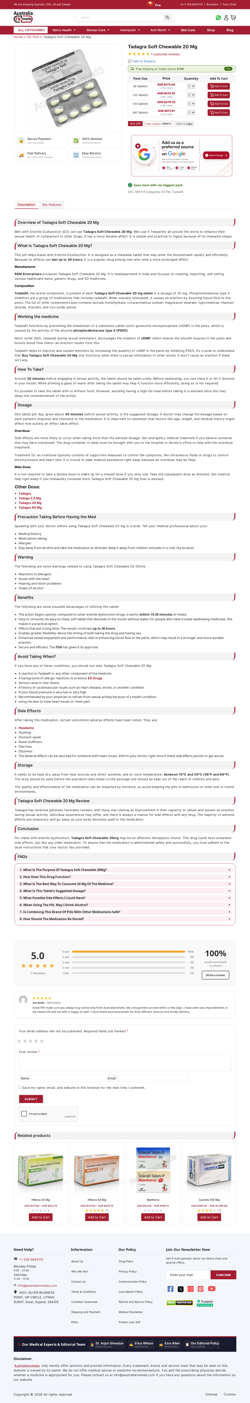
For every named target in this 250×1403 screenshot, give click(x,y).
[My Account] (226, 17)
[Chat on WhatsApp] (218, 17)
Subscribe (223, 1275)
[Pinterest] (201, 1291)
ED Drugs (95, 678)
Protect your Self (129, 1322)
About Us (77, 1261)
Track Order (229, 4)
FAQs (74, 1322)
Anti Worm (158, 30)
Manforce (153, 1199)
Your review (29, 1052)
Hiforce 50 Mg (97, 1199)
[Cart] (233, 17)
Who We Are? (79, 1271)
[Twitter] (181, 1291)
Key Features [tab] (51, 204)
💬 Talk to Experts (141, 61)
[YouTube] (211, 1291)
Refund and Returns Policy (136, 1301)
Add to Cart (41, 1217)
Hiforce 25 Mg (40, 1199)
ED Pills (33, 37)
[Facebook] (171, 1291)
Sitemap (211, 1394)
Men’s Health (62, 30)
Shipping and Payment (85, 1312)
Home (18, 37)
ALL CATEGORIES (31, 30)
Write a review (215, 975)
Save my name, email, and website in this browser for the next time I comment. (83, 1088)
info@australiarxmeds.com (37, 1285)
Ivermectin (128, 30)
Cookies (230, 1394)
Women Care (95, 30)
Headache (26, 728)
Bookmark (212, 4)
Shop (211, 30)
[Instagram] (191, 1291)
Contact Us (78, 1281)
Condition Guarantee (84, 1301)
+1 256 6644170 (191, 4)
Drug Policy (126, 1261)
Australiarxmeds (27, 1366)
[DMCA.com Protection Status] (180, 1302)
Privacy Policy (128, 1271)
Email (112, 1078)
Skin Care (188, 30)
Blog (230, 30)
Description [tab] (26, 204)
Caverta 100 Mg (209, 1199)
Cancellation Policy (131, 1291)
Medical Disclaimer (131, 1312)
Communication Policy (133, 1281)
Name (25, 1078)
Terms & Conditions (83, 1291)
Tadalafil (177, 191)
